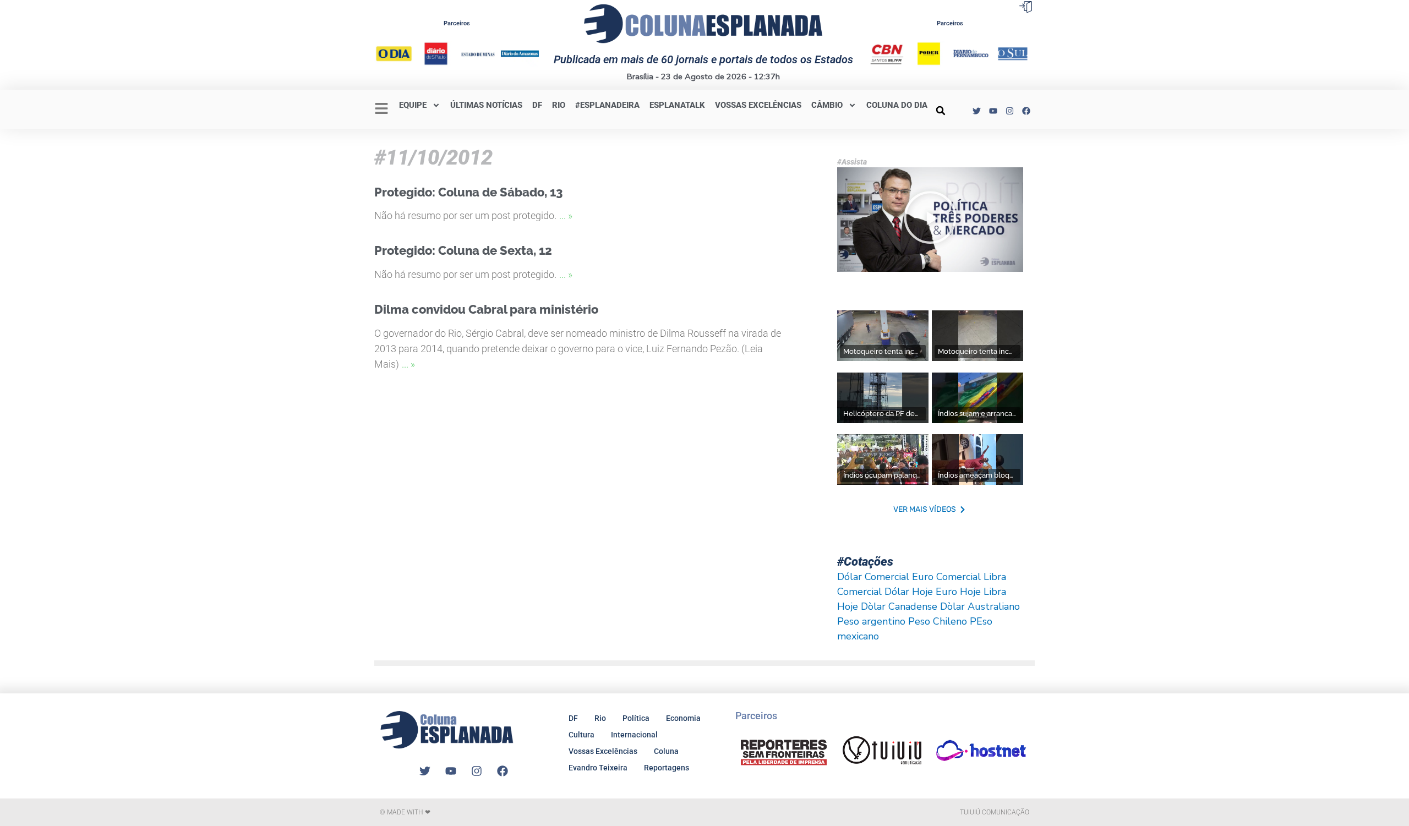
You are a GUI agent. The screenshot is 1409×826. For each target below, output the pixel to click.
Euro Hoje (958, 591)
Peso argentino (871, 621)
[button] (940, 110)
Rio (600, 718)
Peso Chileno (937, 621)
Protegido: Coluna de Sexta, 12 (463, 250)
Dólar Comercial (873, 576)
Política (635, 718)
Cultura (581, 734)
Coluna (666, 751)
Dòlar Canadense (899, 606)
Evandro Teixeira (598, 767)
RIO (558, 105)
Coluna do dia (896, 105)
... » (565, 215)
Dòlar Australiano (980, 606)
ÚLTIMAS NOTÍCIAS (486, 105)
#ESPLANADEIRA (607, 105)
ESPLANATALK (677, 105)
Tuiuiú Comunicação (994, 812)
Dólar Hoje (908, 591)
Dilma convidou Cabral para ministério (486, 309)
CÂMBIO (827, 105)
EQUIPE (413, 105)
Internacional (634, 734)
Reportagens (666, 767)
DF (537, 105)
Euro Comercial (946, 576)
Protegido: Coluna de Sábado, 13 (468, 192)
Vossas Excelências (758, 105)
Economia (683, 718)
